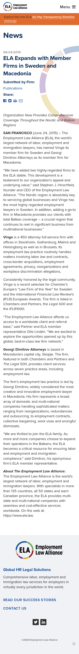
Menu (65, 7)
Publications (12, 88)
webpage (10, 21)
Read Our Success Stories (29, 600)
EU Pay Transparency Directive (53, 17)
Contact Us (14, 608)
